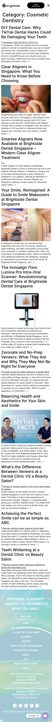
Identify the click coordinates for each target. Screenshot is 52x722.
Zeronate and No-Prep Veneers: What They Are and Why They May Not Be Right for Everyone (25, 359)
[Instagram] (26, 706)
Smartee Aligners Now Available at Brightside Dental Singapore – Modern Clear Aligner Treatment (22, 148)
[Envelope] (37, 706)
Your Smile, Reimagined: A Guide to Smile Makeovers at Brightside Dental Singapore (25, 197)
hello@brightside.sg (26, 697)
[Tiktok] (20, 706)
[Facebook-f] (31, 706)
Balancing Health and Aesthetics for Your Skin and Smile (23, 401)
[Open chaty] (45, 715)
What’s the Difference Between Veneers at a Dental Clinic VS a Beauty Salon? (24, 474)
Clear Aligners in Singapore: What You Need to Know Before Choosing (21, 73)
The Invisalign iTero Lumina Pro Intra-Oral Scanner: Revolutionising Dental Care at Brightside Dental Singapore (24, 276)
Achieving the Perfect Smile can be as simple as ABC (25, 518)
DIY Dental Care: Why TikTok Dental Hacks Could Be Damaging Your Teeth (26, 32)
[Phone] (15, 706)
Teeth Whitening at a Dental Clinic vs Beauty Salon (22, 554)
